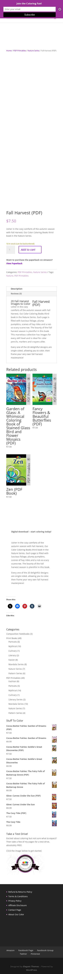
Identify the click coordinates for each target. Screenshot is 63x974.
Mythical (12, 646)
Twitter (23, 953)
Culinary (12, 650)
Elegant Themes (31, 966)
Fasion (11, 659)
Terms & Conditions (18, 896)
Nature (9, 275)
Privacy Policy (14, 900)
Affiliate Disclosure (17, 905)
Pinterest (35, 953)
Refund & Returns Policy (20, 891)
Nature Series (33, 50)
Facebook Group (45, 950)
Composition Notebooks (18, 633)
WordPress (31, 970)
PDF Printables (19, 50)
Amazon (10, 950)
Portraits (12, 641)
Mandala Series (16, 664)
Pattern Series (15, 673)
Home (9, 50)
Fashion (12, 681)
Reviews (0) (16, 293)
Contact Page (14, 909)
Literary (12, 655)
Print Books (11, 638)
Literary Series (15, 699)
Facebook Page (25, 950)
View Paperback (14, 263)
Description (16, 288)
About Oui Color (16, 914)
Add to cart (28, 250)
